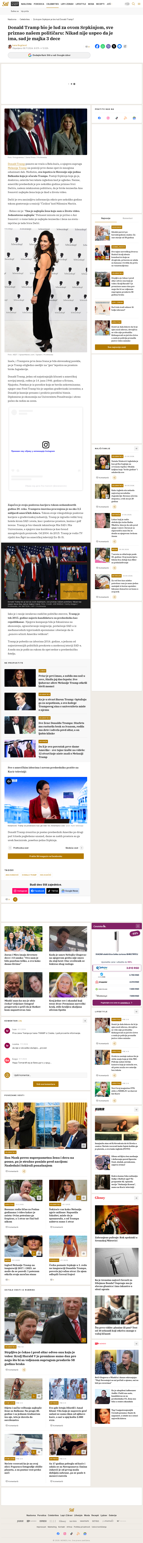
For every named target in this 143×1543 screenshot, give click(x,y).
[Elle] (53, 1521)
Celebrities (25, 19)
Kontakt (61, 1527)
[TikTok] (116, 118)
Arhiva (69, 1527)
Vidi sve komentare (45, 1084)
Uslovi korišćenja (99, 1527)
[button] (87, 46)
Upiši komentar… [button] (22, 1075)
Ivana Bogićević (19, 45)
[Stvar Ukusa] (121, 1521)
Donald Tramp (16, 163)
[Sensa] (95, 1521)
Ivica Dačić (45, 875)
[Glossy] (62, 1521)
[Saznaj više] (136, 1109)
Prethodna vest (20, 848)
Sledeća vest (71, 848)
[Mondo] (31, 1521)
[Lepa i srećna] (73, 1521)
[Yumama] (107, 1521)
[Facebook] (99, 118)
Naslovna (12, 19)
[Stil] (5, 4)
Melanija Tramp (17, 167)
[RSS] (125, 118)
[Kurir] (20, 1521)
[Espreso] (43, 1521)
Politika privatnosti (82, 1527)
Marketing (52, 1527)
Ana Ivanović (12, 875)
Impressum (41, 1527)
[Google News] (134, 118)
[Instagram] (108, 118)
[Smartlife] (84, 1521)
